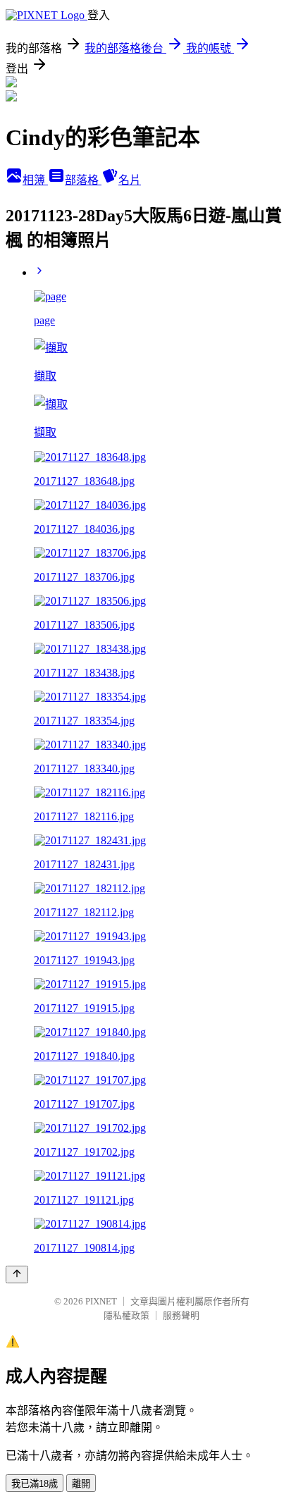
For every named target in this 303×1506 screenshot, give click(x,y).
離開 (81, 1484)
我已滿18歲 (34, 1484)
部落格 (83, 180)
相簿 (35, 180)
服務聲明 (181, 1315)
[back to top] (17, 1274)
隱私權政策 (126, 1315)
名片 (129, 180)
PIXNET (101, 1301)
